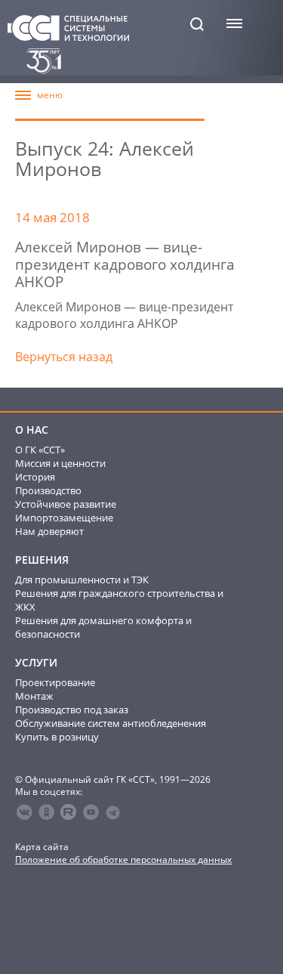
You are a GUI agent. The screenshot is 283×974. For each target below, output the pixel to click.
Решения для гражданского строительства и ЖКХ (119, 600)
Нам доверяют (49, 531)
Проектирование (55, 682)
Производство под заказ (71, 709)
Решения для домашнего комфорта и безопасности (103, 627)
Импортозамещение (64, 517)
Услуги (36, 662)
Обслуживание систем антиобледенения (110, 723)
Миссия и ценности (60, 463)
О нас (31, 430)
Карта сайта (42, 846)
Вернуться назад (63, 356)
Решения (42, 560)
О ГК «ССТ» (40, 449)
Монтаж (34, 696)
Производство (48, 490)
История (35, 477)
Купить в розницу (57, 737)
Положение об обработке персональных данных (123, 859)
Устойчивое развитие (65, 504)
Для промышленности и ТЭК (82, 579)
